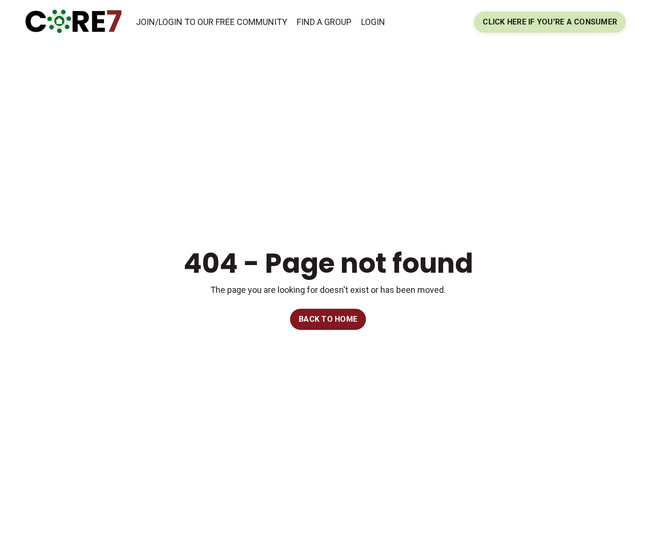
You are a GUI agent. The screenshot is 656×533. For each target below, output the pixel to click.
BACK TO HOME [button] (328, 319)
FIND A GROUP (324, 22)
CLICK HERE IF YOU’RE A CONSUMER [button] (550, 21)
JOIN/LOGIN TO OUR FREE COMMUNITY (211, 22)
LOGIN (373, 22)
